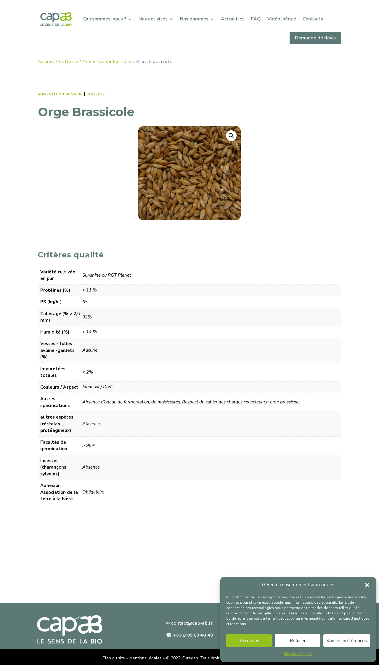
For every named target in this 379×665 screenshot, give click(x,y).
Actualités (233, 19)
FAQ (256, 19)
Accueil (46, 61)
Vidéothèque (281, 19)
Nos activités (153, 19)
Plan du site (114, 658)
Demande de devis (315, 38)
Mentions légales (298, 653)
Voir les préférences (347, 641)
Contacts (313, 19)
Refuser (298, 641)
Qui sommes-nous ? (104, 19)
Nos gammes (194, 19)
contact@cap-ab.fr (192, 623)
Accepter (249, 641)
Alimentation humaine (107, 61)
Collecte (68, 61)
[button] (367, 585)
